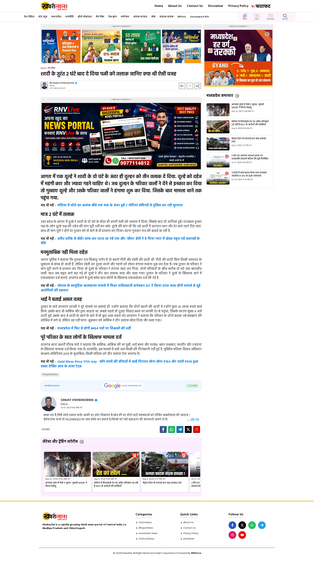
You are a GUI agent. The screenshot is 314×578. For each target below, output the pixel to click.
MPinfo (182, 17)
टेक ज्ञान (112, 17)
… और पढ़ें (193, 420)
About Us (175, 6)
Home (159, 6)
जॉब (153, 17)
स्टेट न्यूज (42, 17)
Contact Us (195, 6)
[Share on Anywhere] (196, 429)
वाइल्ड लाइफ (167, 17)
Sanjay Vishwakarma (63, 83)
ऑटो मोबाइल (85, 17)
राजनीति (69, 17)
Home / (44, 68)
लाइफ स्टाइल (140, 17)
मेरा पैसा (100, 17)
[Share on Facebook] (163, 429)
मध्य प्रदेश (56, 17)
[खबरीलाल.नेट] (56, 6)
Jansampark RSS (199, 17)
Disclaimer (215, 6)
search (285, 19)
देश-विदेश (29, 17)
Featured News (50, 374)
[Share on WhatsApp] (171, 429)
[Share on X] (188, 429)
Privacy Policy (238, 6)
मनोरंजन (125, 17)
